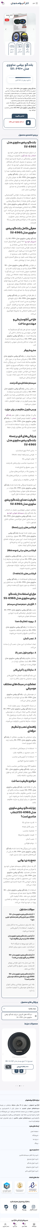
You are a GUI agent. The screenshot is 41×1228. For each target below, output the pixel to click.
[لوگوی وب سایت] (19, 3)
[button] (34, 29)
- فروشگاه (35, 1134)
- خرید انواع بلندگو (33, 1162)
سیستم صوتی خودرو (15, 513)
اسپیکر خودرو (30, 241)
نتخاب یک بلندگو (29, 155)
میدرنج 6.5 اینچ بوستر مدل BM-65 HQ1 (19, 1060)
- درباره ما (36, 1138)
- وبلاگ (36, 1142)
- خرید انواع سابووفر (32, 1166)
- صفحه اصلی (34, 1130)
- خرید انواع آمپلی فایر (32, 1170)
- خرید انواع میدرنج (33, 1158)
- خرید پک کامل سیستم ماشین (29, 1154)
